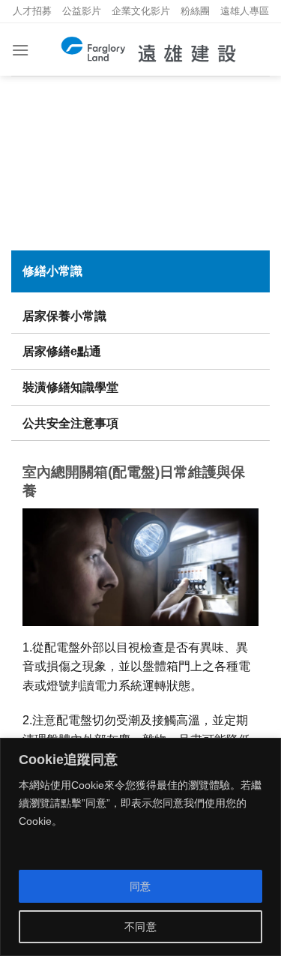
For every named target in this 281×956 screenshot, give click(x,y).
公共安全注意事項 (70, 423)
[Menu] (20, 49)
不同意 (140, 927)
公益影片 (81, 10)
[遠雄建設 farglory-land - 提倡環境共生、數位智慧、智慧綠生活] (149, 49)
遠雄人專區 (244, 10)
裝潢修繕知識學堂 (70, 387)
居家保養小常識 (64, 316)
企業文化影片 (141, 10)
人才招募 (32, 10)
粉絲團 (195, 10)
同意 (140, 886)
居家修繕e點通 (61, 351)
